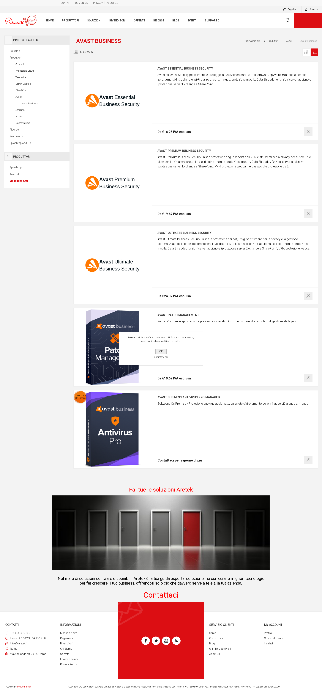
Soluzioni (15, 50)
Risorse (14, 129)
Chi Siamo (66, 648)
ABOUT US (112, 2)
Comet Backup (23, 83)
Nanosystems (22, 123)
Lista (314, 52)
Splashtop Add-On (20, 143)
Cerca (212, 633)
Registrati (292, 9)
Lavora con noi (69, 659)
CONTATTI (66, 2)
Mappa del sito (68, 633)
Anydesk (15, 174)
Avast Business (29, 103)
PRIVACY (98, 2)
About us (214, 653)
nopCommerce (24, 686)
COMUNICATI (82, 2)
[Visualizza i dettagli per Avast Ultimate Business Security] (113, 265)
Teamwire (20, 77)
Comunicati (216, 638)
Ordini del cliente (273, 638)
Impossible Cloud (24, 70)
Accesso (314, 9)
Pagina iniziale (252, 41)
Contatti (64, 653)
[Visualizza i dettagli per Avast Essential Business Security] (113, 101)
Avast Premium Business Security (184, 151)
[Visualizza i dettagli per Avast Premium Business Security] (113, 183)
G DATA (19, 116)
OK (161, 351)
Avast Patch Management (178, 315)
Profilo (268, 633)
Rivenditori (66, 643)
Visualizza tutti (19, 180)
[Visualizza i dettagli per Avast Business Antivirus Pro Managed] (113, 429)
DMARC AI (20, 90)
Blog (212, 643)
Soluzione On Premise (80, 396)
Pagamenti (66, 638)
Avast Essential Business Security (185, 68)
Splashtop (20, 64)
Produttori (15, 57)
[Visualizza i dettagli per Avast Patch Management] (113, 347)
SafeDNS (20, 110)
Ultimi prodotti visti (220, 648)
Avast (18, 96)
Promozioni (16, 136)
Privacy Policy (68, 664)
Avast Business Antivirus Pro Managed (188, 397)
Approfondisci (161, 357)
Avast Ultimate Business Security (184, 233)
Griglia (306, 52)
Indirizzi (268, 643)
